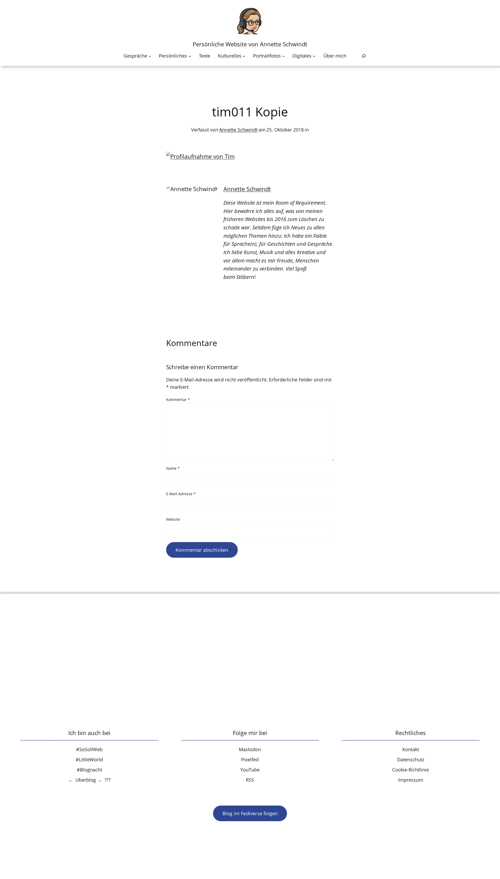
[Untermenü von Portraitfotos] (283, 55)
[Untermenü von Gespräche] (149, 55)
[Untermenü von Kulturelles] (243, 55)
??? (107, 780)
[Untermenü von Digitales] (314, 55)
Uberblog (86, 780)
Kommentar (178, 399)
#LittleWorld (89, 759)
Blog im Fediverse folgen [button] (250, 813)
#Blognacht (89, 770)
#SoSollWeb (89, 749)
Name (173, 468)
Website (173, 519)
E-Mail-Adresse (181, 493)
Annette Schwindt (238, 130)
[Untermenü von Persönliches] (189, 55)
